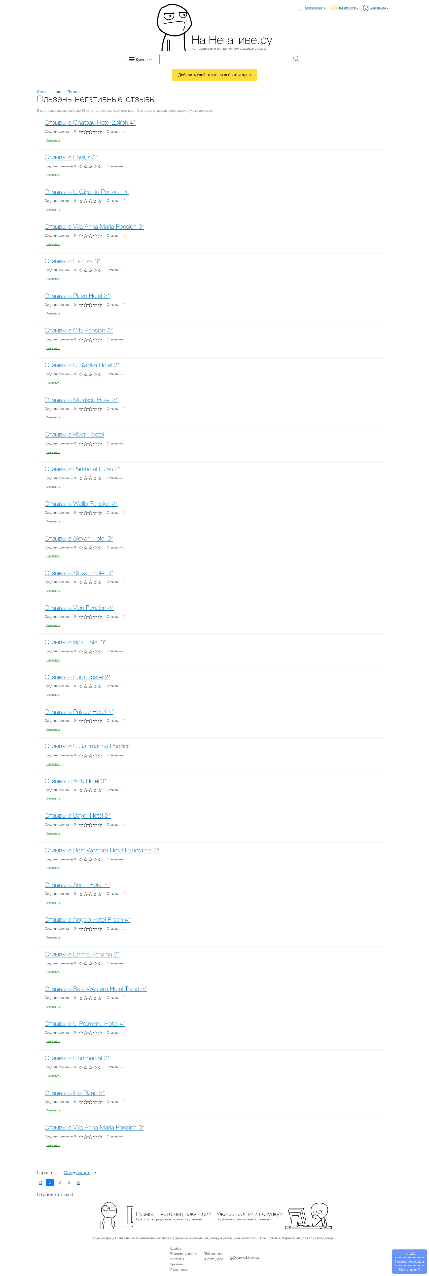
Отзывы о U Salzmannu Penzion (87, 747)
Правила (176, 1264)
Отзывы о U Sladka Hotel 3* (82, 365)
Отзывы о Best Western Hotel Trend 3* (96, 989)
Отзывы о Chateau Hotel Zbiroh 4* (90, 123)
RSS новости (213, 1254)
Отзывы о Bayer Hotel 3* (78, 816)
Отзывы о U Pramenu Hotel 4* (85, 1024)
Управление (178, 1269)
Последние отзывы (409, 1261)
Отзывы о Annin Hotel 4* (77, 885)
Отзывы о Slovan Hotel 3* (79, 539)
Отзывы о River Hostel (74, 435)
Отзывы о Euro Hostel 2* (77, 677)
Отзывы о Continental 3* (77, 1058)
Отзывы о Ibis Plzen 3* (75, 1093)
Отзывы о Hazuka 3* (72, 261)
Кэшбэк (175, 1248)
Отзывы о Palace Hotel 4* (79, 712)
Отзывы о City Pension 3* (79, 331)
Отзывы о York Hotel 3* (76, 781)
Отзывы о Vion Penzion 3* (79, 608)
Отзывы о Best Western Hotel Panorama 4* (102, 851)
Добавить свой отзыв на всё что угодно (214, 75)
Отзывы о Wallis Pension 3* (81, 504)
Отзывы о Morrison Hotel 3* (81, 400)
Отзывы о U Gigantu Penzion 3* (87, 192)
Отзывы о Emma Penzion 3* (82, 955)
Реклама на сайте (183, 1254)
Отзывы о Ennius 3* (71, 158)
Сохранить (53, 140)
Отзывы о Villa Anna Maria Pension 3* (94, 227)
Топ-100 (409, 1253)
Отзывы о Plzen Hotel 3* (77, 296)
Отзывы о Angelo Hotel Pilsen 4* (87, 920)
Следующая (77, 1172)
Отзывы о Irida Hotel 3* (75, 643)
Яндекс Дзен (213, 1259)
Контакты (177, 1259)
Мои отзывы (408, 1269)
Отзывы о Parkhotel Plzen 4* (82, 470)
